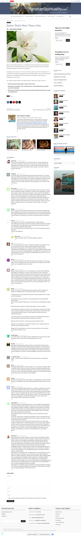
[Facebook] (71, 1)
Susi (12, 243)
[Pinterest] (14, 102)
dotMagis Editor (64, 184)
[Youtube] (79, 1)
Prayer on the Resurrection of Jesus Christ (42, 109)
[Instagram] (73, 1)
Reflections (9, 148)
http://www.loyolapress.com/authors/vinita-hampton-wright (29, 117)
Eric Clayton (62, 94)
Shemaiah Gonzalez (63, 123)
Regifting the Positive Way (60, 77)
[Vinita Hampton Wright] (7, 29)
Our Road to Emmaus (41, 150)
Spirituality (11, 20)
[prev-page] (7, 153)
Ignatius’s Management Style (60, 79)
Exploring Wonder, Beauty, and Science (62, 74)
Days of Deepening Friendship (35, 122)
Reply (12, 184)
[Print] (16, 102)
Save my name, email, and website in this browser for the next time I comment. (27, 498)
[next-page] (9, 153)
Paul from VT (14, 435)
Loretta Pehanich (63, 106)
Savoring (39, 511)
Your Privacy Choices (44, 534)
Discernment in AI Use (40, 514)
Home (8, 20)
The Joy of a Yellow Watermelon (43, 523)
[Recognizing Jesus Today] (29, 144)
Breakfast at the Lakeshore (12, 150)
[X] (75, 1)
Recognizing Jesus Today (27, 150)
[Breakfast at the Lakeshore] (14, 144)
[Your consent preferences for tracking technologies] (2, 534)
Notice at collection (32, 534)
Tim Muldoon (62, 129)
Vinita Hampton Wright (16, 29)
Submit (67, 40)
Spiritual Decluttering (58, 85)
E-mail (56, 37)
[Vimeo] (77, 1)
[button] (70, 16)
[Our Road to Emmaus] (44, 144)
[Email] (19, 102)
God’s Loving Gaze (58, 82)
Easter (8, 66)
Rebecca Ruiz (62, 117)
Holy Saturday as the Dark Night (13, 109)
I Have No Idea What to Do (64, 182)
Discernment (64, 180)
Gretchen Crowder (63, 100)
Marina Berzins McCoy (64, 111)
